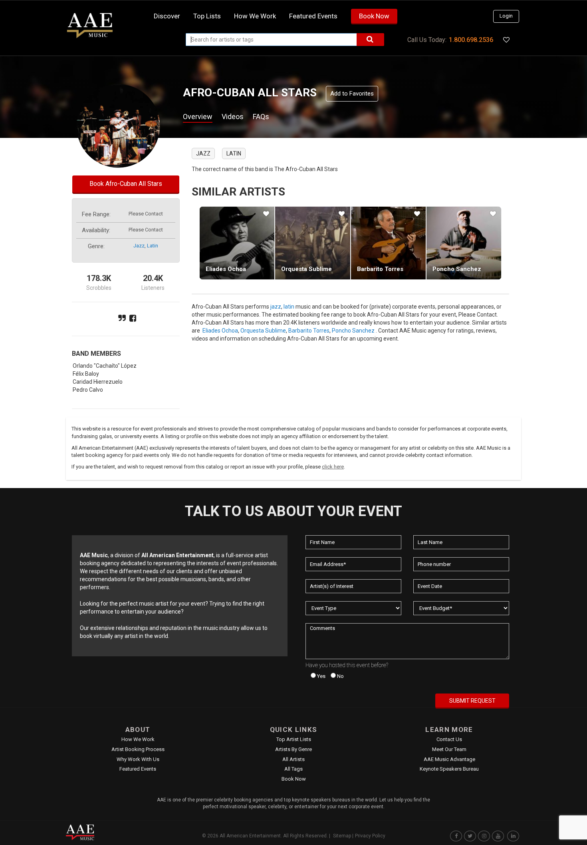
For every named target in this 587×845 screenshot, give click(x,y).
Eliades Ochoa (226, 269)
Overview (197, 116)
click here (333, 467)
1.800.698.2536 (471, 40)
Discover (167, 16)
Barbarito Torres (380, 269)
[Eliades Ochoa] (237, 243)
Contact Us (449, 739)
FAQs (261, 116)
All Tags (293, 769)
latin (152, 246)
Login (506, 16)
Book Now (374, 16)
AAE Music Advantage (449, 759)
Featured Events (313, 16)
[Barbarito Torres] (388, 243)
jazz (139, 246)
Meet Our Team (449, 749)
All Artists (293, 759)
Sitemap (342, 836)
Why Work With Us (138, 759)
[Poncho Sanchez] (463, 243)
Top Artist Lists (293, 739)
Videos (233, 116)
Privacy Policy (370, 836)
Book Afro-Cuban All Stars (125, 183)
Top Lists (207, 16)
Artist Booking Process (138, 749)
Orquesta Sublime (306, 269)
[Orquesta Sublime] (312, 243)
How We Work (138, 739)
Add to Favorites (352, 93)
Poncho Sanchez (456, 269)
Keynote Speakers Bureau (449, 769)
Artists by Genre (293, 749)
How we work (255, 16)
